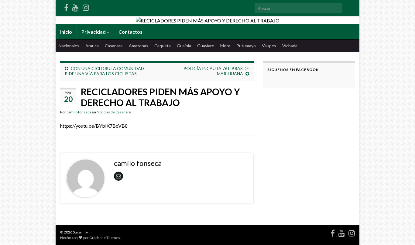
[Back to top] (401, 231)
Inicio (66, 32)
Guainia (184, 45)
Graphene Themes (104, 237)
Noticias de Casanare (114, 112)
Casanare (114, 45)
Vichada (289, 45)
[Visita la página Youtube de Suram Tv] (75, 6)
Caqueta (162, 45)
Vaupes (269, 45)
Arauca (92, 45)
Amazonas (138, 45)
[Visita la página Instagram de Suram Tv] (86, 6)
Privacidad (94, 32)
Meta (225, 45)
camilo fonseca (79, 112)
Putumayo (246, 45)
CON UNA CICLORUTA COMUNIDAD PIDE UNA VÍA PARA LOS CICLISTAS (104, 71)
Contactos (130, 32)
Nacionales (69, 45)
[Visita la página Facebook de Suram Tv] (66, 6)
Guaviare (205, 45)
